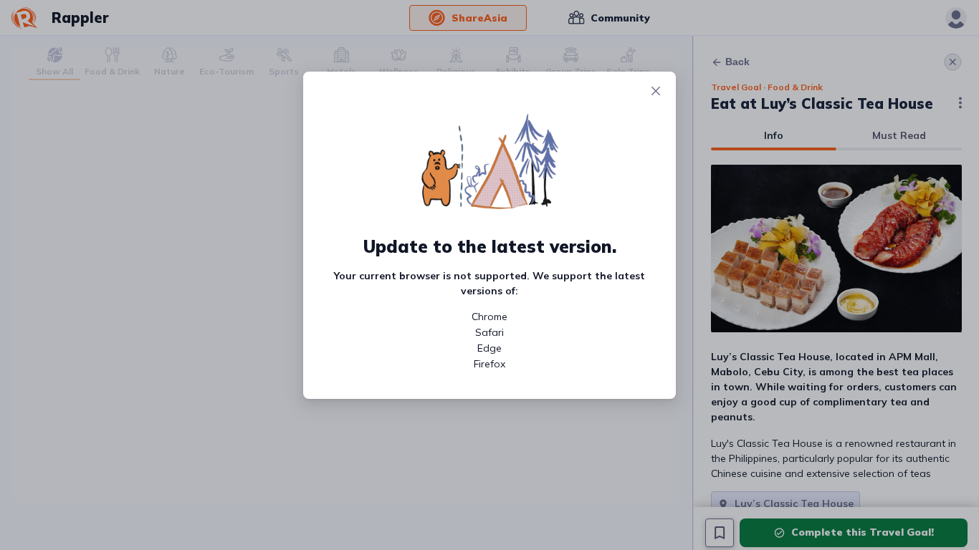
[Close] (656, 92)
